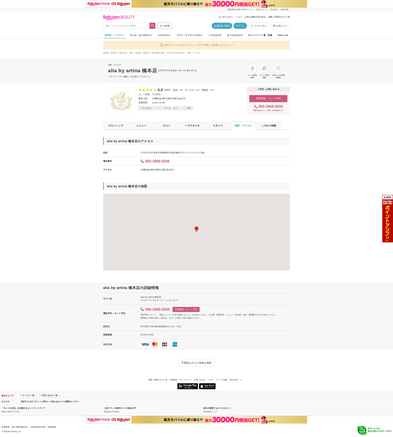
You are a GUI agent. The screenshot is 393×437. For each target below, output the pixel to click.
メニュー (141, 125)
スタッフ (218, 125)
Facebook (234, 380)
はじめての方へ (225, 17)
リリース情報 (221, 380)
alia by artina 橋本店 (175, 53)
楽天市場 (284, 9)
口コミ (166, 125)
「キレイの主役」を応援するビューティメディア (23, 408)
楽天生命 (274, 9)
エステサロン (164, 35)
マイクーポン (260, 26)
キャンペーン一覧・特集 (260, 35)
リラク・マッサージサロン (189, 35)
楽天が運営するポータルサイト (217, 408)
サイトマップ (185, 380)
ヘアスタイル (192, 125)
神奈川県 (123, 53)
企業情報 (6, 427)
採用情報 (52, 427)
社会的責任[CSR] (37, 427)
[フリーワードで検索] (153, 26)
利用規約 (173, 380)
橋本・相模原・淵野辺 (139, 53)
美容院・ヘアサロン (115, 35)
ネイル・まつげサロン (141, 35)
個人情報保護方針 (20, 427)
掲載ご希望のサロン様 (279, 17)
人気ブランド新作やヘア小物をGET (120, 408)
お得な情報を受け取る (255, 17)
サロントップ (115, 125)
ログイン (240, 26)
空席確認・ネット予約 (268, 98)
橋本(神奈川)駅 (157, 53)
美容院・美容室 (110, 53)
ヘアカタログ (215, 35)
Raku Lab (283, 35)
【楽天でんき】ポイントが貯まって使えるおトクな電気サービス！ (50, 401)
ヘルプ (239, 17)
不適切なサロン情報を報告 (196, 363)
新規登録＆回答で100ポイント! (240, 9)
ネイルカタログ (235, 35)
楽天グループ (261, 9)
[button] (196, 229)
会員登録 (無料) (222, 26)
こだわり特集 (268, 125)
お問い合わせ (199, 380)
